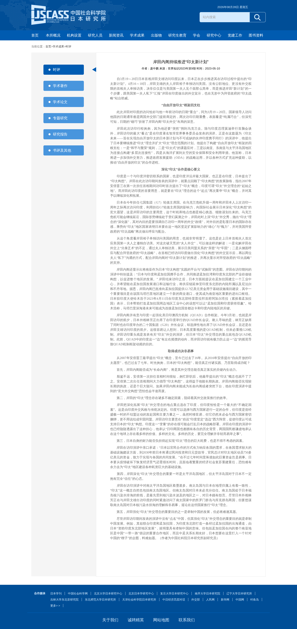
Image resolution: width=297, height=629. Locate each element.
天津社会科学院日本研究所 (139, 599)
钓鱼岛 (254, 599)
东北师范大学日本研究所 (100, 599)
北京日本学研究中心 (141, 593)
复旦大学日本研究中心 (174, 593)
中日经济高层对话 (173, 599)
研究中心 (214, 35)
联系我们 (187, 620)
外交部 (195, 599)
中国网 (240, 599)
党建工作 (235, 35)
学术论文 (60, 102)
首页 (35, 35)
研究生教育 (177, 35)
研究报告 (60, 134)
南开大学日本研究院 (207, 593)
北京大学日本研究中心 (108, 593)
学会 (196, 35)
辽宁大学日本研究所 (239, 593)
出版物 (156, 35)
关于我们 (110, 620)
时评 (68, 46)
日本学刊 (56, 593)
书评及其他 (62, 150)
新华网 (225, 599)
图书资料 (256, 35)
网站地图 (161, 620)
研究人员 (95, 35)
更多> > (55, 605)
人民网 (210, 599)
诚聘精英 (136, 620)
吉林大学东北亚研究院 (64, 599)
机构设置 (74, 35)
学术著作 (60, 86)
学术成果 (137, 35)
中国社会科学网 (78, 593)
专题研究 (60, 118)
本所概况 (53, 35)
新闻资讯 (116, 35)
